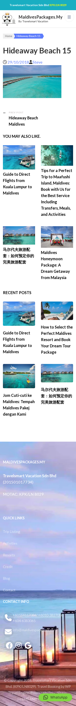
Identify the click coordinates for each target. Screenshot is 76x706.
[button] (55, 697)
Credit (8, 567)
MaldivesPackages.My (41, 17)
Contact (9, 590)
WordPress (58, 693)
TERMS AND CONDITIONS (38, 699)
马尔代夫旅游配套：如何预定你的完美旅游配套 (18, 255)
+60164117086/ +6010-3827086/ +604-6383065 (38, 618)
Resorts (9, 555)
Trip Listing (11, 531)
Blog (6, 578)
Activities (10, 543)
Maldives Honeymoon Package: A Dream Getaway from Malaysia (55, 265)
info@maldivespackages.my (34, 630)
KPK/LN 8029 (57, 5)
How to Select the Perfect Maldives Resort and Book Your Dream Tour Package (57, 339)
